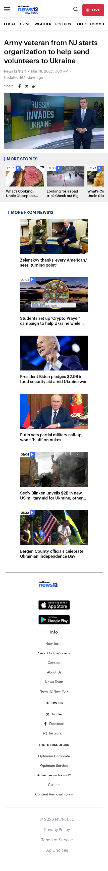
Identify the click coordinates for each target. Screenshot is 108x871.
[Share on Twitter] (27, 86)
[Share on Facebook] (20, 86)
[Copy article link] (34, 86)
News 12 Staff (15, 71)
